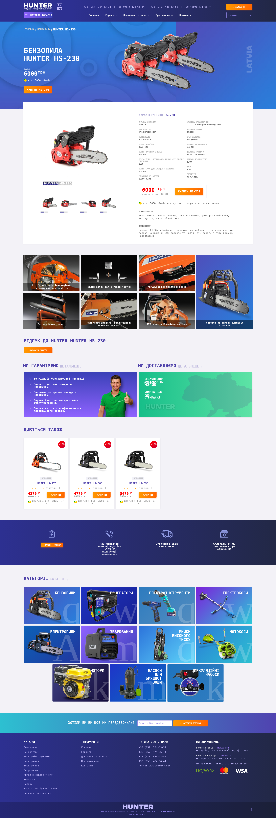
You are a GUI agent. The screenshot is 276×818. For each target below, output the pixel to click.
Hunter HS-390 (138, 483)
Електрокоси (32, 761)
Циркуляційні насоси (37, 793)
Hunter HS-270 (46, 483)
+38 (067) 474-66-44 (130, 6)
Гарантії (111, 15)
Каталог (58, 579)
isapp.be (142, 814)
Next (120, 203)
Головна (94, 15)
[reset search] (250, 15)
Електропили (32, 765)
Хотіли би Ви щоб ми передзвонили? (101, 723)
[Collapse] (78, 741)
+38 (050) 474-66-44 (198, 6)
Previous (37, 203)
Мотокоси (29, 779)
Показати (223, 747)
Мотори (28, 784)
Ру (59, 5)
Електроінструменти (37, 756)
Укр (59, 8)
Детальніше (72, 366)
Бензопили (30, 747)
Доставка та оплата (136, 15)
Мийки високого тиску (38, 774)
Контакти (185, 15)
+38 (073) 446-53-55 (164, 6)
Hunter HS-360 (92, 483)
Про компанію (164, 15)
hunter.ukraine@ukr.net (154, 765)
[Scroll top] (251, 810)
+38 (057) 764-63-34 (97, 6)
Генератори (31, 752)
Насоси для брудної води (40, 788)
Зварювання (31, 770)
